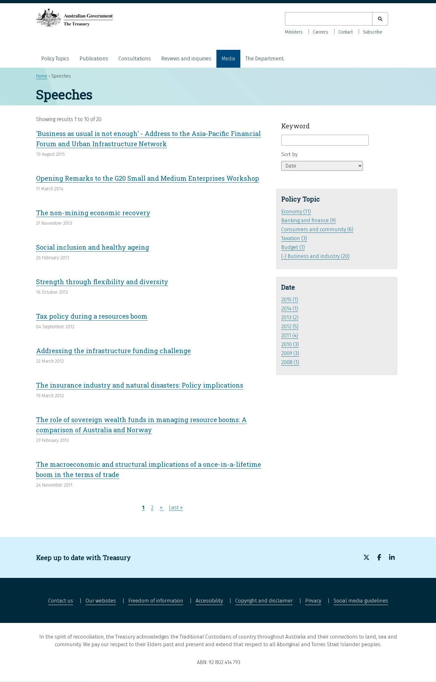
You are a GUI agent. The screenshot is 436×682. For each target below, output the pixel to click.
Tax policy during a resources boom (91, 316)
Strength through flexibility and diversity (102, 281)
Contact (345, 32)
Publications (93, 59)
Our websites (101, 601)
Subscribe (372, 32)
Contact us (60, 601)
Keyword (295, 126)
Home (41, 76)
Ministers (294, 32)
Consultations (134, 59)
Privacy (313, 601)
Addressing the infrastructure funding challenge (113, 350)
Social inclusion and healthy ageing (92, 247)
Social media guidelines (361, 601)
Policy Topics (55, 59)
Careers (320, 32)
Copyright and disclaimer (264, 601)
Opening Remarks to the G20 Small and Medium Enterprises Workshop (147, 178)
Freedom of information (155, 601)
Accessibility (209, 601)
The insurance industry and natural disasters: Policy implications (139, 385)
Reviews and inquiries (186, 59)
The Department (264, 59)
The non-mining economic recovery (93, 212)
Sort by (289, 154)
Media (228, 59)
